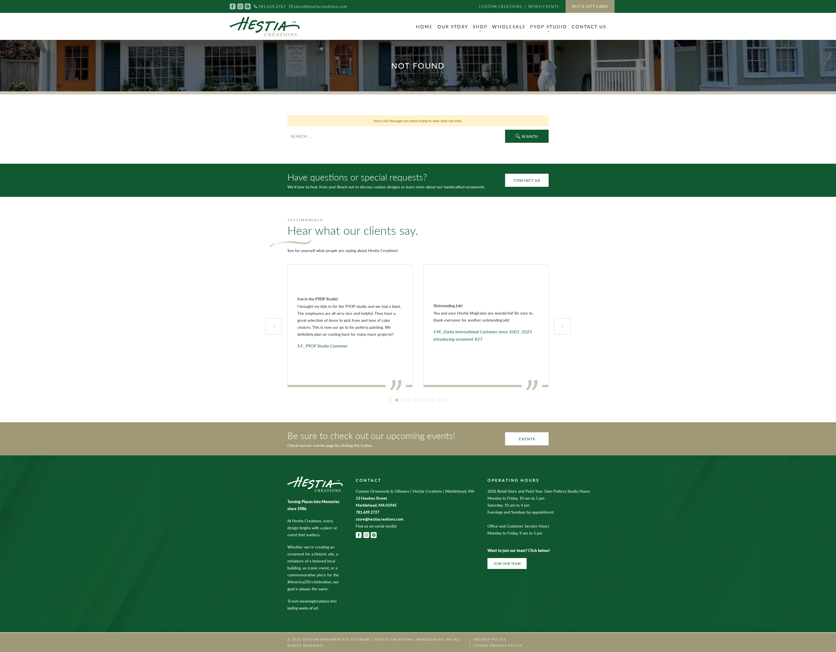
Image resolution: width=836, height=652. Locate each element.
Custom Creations (500, 6)
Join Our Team (507, 563)
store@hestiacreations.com (320, 6)
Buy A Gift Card (590, 6)
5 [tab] (415, 400)
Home (424, 26)
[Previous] (274, 326)
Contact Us (589, 26)
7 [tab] (427, 400)
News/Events (543, 6)
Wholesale (509, 26)
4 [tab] (409, 400)
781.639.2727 (272, 6)
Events (527, 438)
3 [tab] (402, 400)
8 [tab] (433, 400)
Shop (480, 26)
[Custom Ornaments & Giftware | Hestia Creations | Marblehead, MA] (265, 26)
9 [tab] (439, 400)
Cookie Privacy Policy (498, 645)
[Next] (562, 326)
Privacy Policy (490, 639)
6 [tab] (421, 400)
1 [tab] (390, 400)
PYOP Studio (548, 26)
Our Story (452, 26)
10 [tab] (445, 400)
